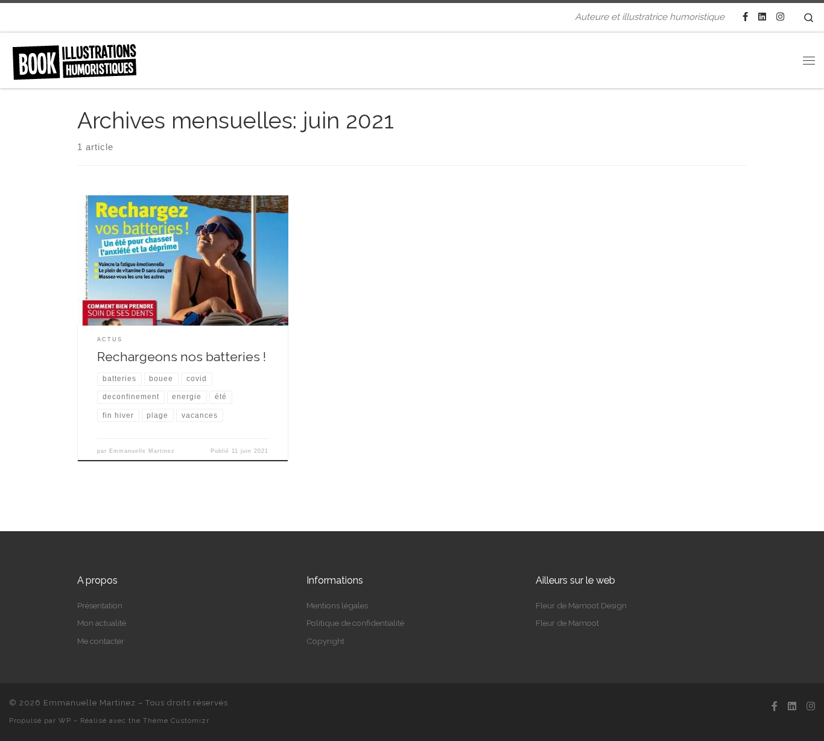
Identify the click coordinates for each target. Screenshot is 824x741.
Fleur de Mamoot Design (581, 605)
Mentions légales (337, 605)
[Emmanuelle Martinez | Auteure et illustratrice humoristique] (74, 58)
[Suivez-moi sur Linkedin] (762, 17)
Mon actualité (101, 623)
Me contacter (100, 641)
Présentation (99, 605)
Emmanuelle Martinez (142, 451)
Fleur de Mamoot (567, 623)
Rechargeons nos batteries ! (181, 356)
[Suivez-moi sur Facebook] (745, 17)
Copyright (325, 641)
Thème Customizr (176, 720)
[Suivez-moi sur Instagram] (780, 17)
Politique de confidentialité (355, 623)
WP (65, 720)
